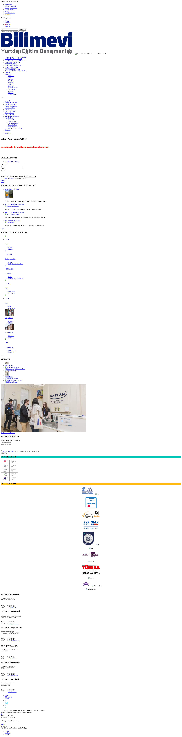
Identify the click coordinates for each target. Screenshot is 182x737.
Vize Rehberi (10, 78)
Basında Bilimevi (10, 9)
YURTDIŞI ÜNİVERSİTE (13, 65)
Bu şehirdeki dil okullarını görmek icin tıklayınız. (25, 147)
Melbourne (11, 291)
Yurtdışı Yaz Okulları (11, 106)
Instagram (7, 26)
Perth (9, 306)
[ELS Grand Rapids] (11, 382)
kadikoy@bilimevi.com (13, 624)
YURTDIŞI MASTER (11, 67)
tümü (2, 229)
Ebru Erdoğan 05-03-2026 (12, 220)
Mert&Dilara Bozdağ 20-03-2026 (14, 212)
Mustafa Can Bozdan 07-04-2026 (14, 204)
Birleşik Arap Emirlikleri (15, 264)
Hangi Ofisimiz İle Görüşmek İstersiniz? (13, 176)
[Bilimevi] (38, 54)
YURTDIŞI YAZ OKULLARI (15, 60)
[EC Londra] (9, 365)
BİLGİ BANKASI (8, 73)
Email (2, 167)
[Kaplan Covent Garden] (7, 364)
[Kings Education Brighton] (13, 380)
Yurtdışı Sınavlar (10, 81)
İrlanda (10, 249)
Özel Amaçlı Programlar (12, 116)
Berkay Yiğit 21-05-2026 (12, 189)
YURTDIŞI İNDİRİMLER (13, 59)
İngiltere (10, 337)
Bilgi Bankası (9, 118)
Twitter (7, 21)
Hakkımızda (8, 4)
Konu (2, 171)
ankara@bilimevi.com (13, 675)
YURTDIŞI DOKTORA (12, 69)
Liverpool (11, 336)
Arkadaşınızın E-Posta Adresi (9, 721)
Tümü (2, 182)
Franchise (7, 14)
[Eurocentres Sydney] (11, 378)
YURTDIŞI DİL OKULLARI (15, 57)
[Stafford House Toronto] (12, 367)
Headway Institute (10, 259)
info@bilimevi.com (12, 607)
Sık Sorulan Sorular (11, 90)
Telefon (3, 169)
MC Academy (9, 332)
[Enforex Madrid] (10, 370)
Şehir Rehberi (10, 85)
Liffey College (9, 318)
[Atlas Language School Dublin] (15, 369)
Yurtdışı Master (9, 113)
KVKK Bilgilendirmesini (8, 178)
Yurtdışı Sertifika (10, 108)
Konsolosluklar (12, 88)
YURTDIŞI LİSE (10, 64)
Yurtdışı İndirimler (10, 104)
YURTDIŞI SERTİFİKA (12, 62)
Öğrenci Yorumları (10, 6)
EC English (8, 273)
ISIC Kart (11, 76)
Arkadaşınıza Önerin (11, 8)
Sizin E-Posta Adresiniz (8, 717)
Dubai (10, 262)
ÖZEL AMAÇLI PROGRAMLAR (15, 71)
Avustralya (11, 293)
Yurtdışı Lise (8, 109)
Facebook (7, 23)
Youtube (7, 24)
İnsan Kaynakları (10, 13)
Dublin (10, 247)
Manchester (11, 350)
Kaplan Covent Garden (8, 433)
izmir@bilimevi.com (12, 658)
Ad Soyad (4, 165)
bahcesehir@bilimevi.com (13, 640)
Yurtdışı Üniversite (10, 111)
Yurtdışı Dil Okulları (11, 102)
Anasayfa (7, 101)
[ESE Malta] (9, 377)
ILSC (6, 244)
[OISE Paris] (7, 375)
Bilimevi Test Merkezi (12, 93)
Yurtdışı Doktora (10, 114)
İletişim (7, 11)
